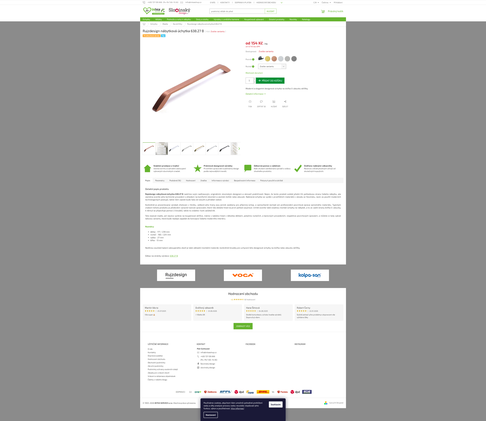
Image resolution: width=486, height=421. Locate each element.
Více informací (237, 408)
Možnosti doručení (254, 73)
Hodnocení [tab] (190, 180)
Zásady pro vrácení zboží (158, 373)
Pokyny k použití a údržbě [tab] (271, 180)
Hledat (270, 11)
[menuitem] (146, 19)
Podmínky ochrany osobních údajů (163, 369)
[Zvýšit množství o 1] (254, 79)
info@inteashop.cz (208, 352)
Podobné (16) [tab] (175, 180)
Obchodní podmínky (156, 362)
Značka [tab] (203, 180)
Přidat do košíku (272, 80)
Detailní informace (254, 93)
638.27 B (174, 256)
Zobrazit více (243, 326)
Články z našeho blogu (157, 379)
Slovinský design (207, 364)
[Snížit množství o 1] (254, 82)
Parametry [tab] (159, 180)
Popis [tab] (147, 180)
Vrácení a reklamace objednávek (161, 376)
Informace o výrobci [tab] (220, 180)
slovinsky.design (207, 367)
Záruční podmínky (155, 366)
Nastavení (211, 415)
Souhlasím (276, 404)
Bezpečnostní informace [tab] (244, 180)
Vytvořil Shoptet (336, 403)
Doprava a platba (243, 2)
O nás (212, 2)
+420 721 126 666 (207, 356)
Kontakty (225, 2)
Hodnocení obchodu (266, 2)
